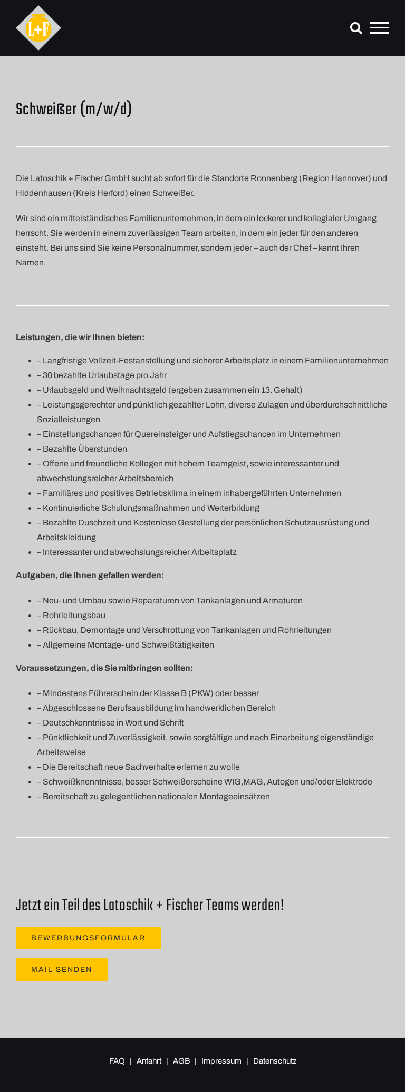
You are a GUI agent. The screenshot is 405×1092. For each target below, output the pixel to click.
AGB (182, 1061)
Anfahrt (149, 1061)
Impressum (222, 1061)
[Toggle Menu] (379, 28)
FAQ (117, 1061)
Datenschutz (274, 1061)
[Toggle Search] (356, 27)
